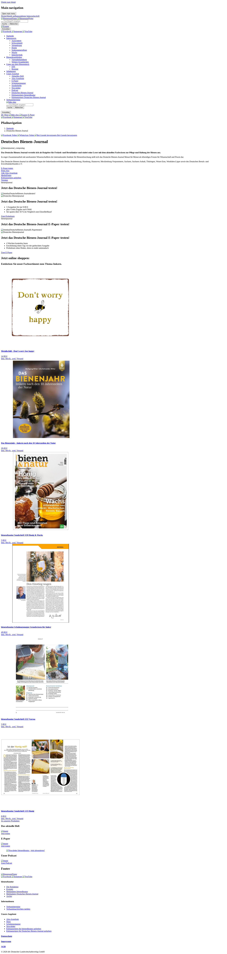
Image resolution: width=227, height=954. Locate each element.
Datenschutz (6, 936)
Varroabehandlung (19, 59)
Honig (14, 48)
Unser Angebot (12, 74)
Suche (4, 24)
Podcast (15, 90)
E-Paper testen (7, 168)
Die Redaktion (12, 887)
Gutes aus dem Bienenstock (17, 64)
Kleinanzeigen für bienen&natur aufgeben (23, 929)
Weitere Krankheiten (20, 62)
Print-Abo (5, 171)
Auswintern (16, 41)
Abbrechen (14, 24)
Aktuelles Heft (18, 76)
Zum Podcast (6, 863)
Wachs (14, 52)
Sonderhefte (17, 85)
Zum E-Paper (6, 252)
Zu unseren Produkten (10, 821)
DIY (13, 67)
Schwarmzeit (17, 43)
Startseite (10, 36)
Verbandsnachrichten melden (18, 909)
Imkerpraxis (11, 38)
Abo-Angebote (18, 78)
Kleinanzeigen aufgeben (11, 178)
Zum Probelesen (8, 216)
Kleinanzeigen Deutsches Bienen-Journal (29, 97)
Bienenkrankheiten (14, 57)
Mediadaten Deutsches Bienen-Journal (22, 894)
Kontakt (9, 889)
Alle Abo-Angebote (9, 173)
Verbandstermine (13, 100)
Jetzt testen (5, 833)
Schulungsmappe (19, 83)
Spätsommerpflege (19, 50)
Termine (4, 180)
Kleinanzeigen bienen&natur (23, 95)
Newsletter (16, 88)
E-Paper (15, 81)
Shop (8, 922)
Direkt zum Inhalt (8, 2)
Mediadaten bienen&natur (17, 891)
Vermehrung (17, 45)
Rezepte (15, 69)
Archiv (9, 896)
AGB (3, 946)
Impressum (6, 941)
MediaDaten (6, 175)
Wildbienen (11, 71)
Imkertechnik (17, 55)
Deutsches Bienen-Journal (22, 93)
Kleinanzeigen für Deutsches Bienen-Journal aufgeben (28, 931)
